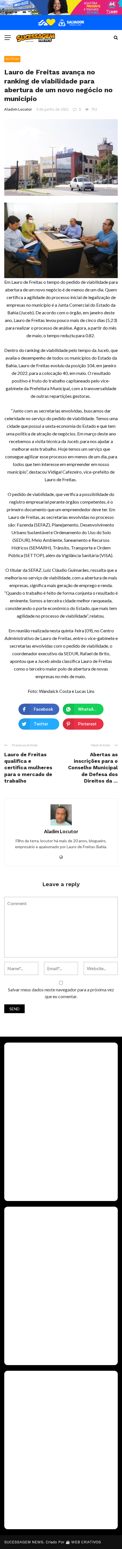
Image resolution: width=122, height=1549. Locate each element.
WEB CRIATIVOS (86, 1542)
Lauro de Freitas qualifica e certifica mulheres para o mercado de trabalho (28, 767)
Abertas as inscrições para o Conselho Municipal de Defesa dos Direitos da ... (93, 767)
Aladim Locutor (18, 109)
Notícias (12, 59)
